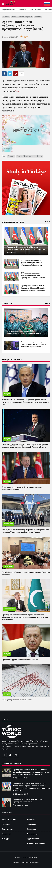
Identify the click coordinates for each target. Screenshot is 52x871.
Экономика (8, 524)
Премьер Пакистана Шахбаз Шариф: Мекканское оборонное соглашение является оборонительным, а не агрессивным (25, 617)
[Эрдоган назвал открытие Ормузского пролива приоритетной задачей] (26, 468)
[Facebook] (4, 755)
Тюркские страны (9, 819)
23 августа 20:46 (21, 805)
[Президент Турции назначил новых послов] (26, 640)
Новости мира (9, 609)
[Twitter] (10, 755)
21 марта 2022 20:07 (10, 37)
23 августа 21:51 (21, 778)
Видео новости (7, 829)
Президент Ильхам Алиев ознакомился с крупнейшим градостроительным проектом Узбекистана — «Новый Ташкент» (31, 772)
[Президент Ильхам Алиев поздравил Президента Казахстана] (6, 802)
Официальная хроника (36, 843)
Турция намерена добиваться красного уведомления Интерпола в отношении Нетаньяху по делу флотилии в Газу (25, 402)
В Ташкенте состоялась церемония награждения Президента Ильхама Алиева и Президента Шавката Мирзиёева (34, 278)
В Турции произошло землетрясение (17, 700)
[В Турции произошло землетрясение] (26, 680)
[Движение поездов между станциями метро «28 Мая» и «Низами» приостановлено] (11, 345)
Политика (6, 824)
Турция (6, 17)
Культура (5, 839)
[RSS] (16, 755)
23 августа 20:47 (21, 794)
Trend (18, 91)
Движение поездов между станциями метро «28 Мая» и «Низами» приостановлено (33, 344)
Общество (31, 819)
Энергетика (31, 829)
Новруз (38, 17)
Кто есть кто (6, 834)
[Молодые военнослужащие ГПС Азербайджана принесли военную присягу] (26, 322)
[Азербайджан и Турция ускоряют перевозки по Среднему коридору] (26, 553)
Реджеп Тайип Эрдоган (22, 17)
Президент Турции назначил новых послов (20, 659)
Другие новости (33, 839)
